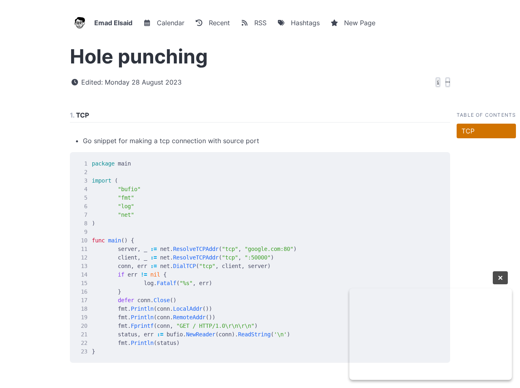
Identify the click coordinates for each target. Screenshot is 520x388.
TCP (468, 131)
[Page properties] (438, 82)
